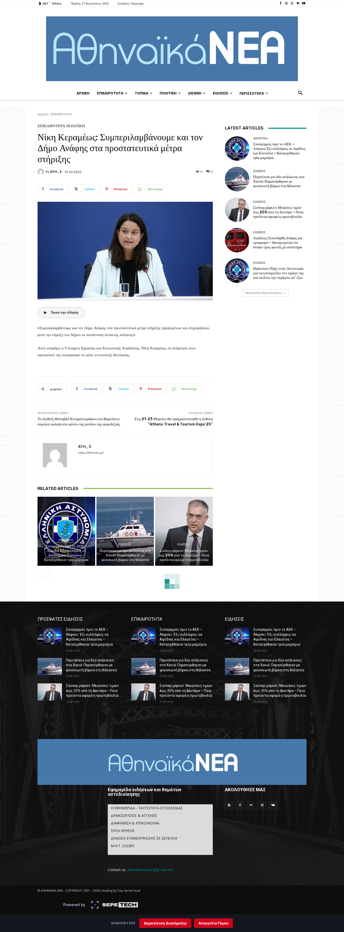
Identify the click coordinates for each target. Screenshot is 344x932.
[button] (300, 93)
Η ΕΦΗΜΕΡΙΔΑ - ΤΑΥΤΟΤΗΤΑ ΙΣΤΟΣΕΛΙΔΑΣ (147, 808)
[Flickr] (251, 805)
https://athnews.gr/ (91, 452)
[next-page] (49, 574)
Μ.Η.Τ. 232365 (122, 845)
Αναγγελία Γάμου (213, 923)
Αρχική (43, 114)
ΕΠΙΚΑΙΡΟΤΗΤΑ (61, 114)
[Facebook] (281, 4)
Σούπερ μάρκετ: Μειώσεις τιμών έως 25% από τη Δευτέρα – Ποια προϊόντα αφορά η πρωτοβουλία (184, 555)
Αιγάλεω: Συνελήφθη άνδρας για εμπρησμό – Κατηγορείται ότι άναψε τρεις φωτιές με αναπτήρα (277, 242)
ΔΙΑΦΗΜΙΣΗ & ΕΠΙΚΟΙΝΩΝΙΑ (135, 823)
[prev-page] (41, 574)
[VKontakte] (273, 805)
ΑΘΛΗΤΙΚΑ (65, 540)
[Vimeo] (298, 4)
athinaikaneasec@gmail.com (150, 869)
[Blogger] (229, 805)
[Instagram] (286, 4)
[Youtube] (303, 4)
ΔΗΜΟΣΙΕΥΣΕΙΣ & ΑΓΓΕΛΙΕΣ (134, 815)
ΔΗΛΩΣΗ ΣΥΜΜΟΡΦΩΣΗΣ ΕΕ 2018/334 (144, 838)
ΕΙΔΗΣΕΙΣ (124, 544)
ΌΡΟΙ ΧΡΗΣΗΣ (123, 830)
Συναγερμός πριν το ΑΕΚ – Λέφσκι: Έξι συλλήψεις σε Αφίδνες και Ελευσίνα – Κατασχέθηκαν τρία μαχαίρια (66, 553)
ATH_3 (55, 171)
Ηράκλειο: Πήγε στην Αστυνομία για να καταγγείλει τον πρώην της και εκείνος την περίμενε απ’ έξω (278, 273)
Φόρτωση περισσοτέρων (264, 293)
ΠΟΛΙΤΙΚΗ (75, 126)
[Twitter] (292, 4)
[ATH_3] (42, 172)
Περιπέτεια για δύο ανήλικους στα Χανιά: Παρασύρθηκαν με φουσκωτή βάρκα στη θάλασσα (125, 555)
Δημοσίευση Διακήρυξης (165, 923)
